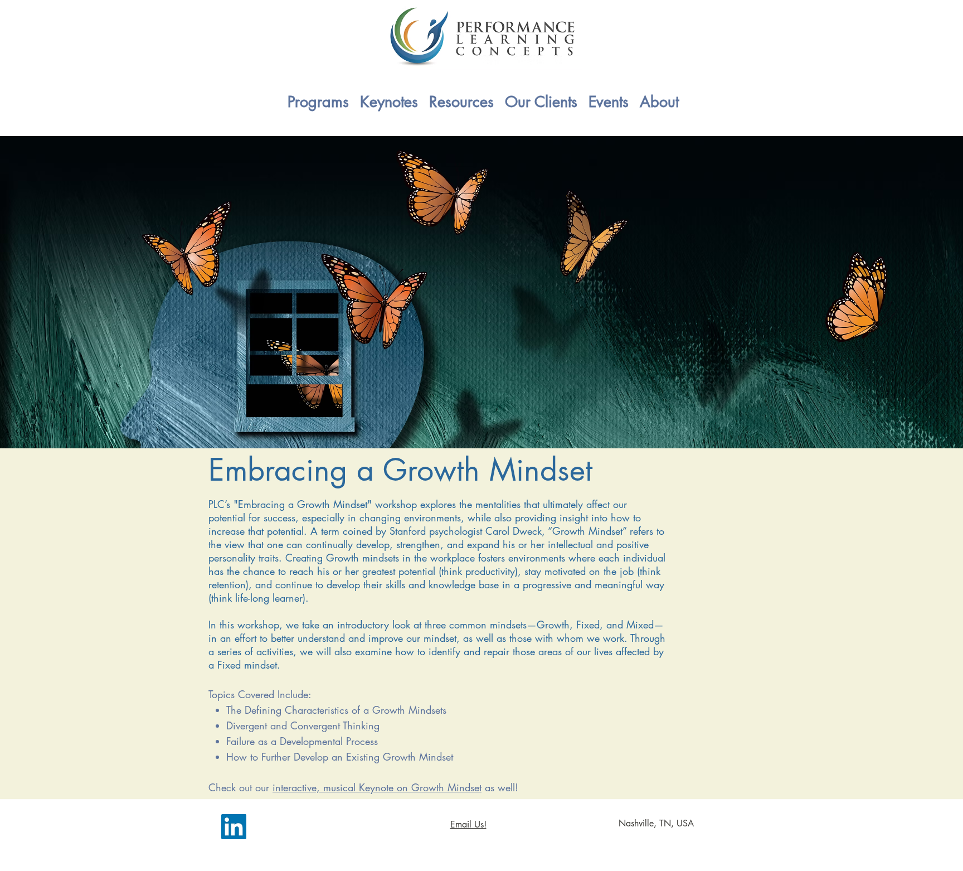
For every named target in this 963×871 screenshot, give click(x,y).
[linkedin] (233, 826)
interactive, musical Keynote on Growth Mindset (377, 787)
